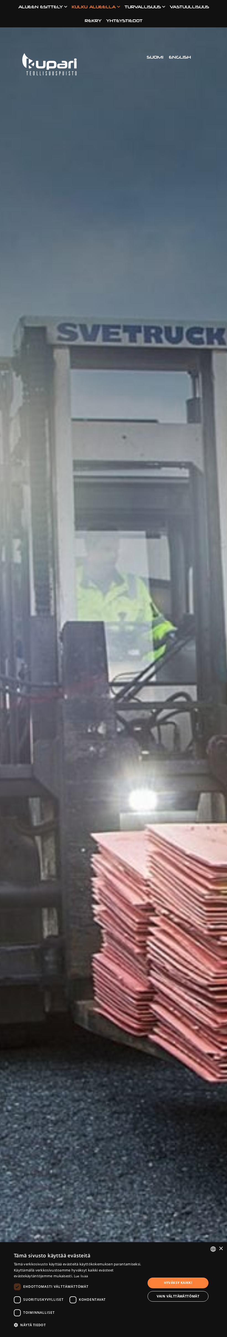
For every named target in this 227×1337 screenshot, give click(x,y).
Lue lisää (81, 1276)
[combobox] (213, 1249)
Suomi (155, 57)
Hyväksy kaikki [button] (178, 1282)
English (180, 57)
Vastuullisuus (189, 6)
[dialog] (113, 1289)
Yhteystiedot (124, 20)
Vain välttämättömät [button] (178, 1296)
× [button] (221, 1249)
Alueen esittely (40, 6)
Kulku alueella (94, 6)
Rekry (93, 20)
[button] (78, 1325)
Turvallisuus (143, 6)
